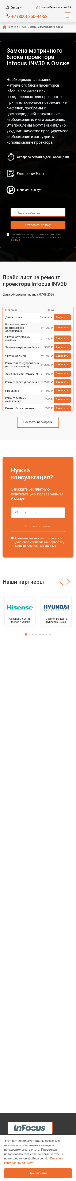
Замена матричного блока (22, 347)
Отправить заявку (38, 225)
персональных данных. (40, 546)
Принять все (38, 1173)
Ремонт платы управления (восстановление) (22, 364)
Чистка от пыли (15, 355)
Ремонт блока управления (22, 382)
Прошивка (12, 390)
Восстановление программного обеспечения (16, 328)
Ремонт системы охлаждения (16, 399)
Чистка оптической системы (17, 338)
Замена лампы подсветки (22, 373)
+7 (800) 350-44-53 (29, 16)
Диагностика (13, 317)
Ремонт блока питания (19, 408)
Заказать (62, 317)
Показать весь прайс (38, 422)
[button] (61, 581)
